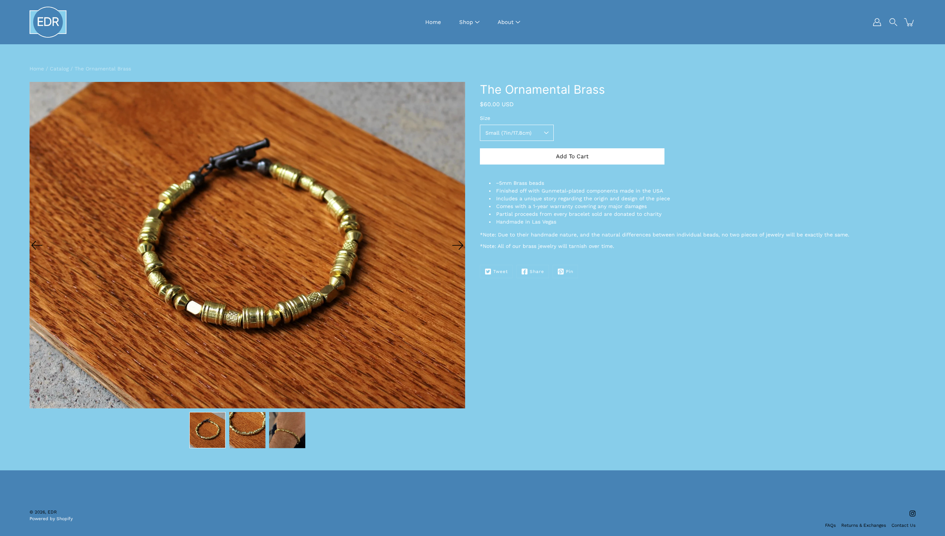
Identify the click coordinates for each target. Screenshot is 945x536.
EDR (52, 512)
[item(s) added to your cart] (909, 22)
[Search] (893, 22)
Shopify (64, 518)
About (505, 22)
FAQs (830, 525)
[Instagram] (912, 513)
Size (485, 118)
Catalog (59, 69)
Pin (569, 271)
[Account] (877, 22)
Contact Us (903, 525)
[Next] (457, 245)
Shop (466, 22)
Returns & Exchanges (863, 525)
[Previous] (37, 245)
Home (433, 22)
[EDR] (48, 22)
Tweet (500, 271)
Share (537, 271)
